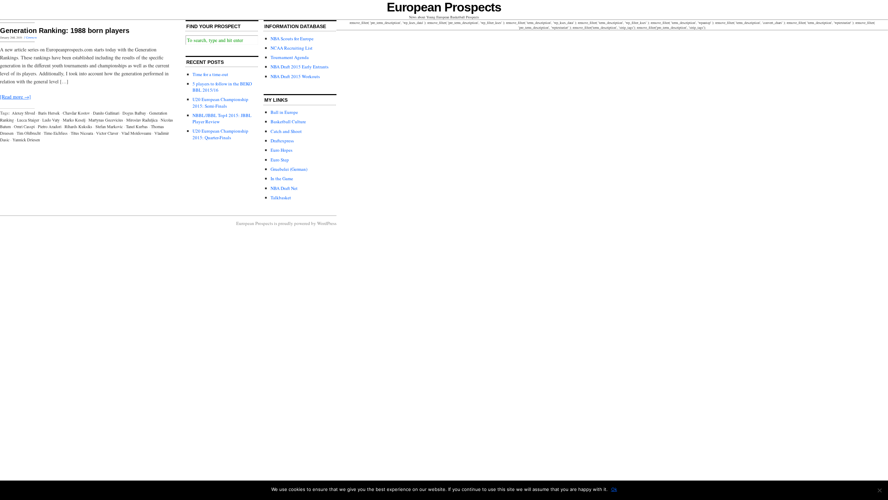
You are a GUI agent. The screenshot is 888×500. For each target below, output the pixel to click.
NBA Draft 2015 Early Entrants (299, 67)
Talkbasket (281, 197)
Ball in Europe (284, 112)
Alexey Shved (23, 113)
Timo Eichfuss (56, 133)
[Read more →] (15, 96)
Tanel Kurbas (137, 126)
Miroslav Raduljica (141, 120)
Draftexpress (282, 141)
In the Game (282, 178)
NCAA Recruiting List (292, 48)
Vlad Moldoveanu (136, 133)
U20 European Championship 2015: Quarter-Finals (220, 134)
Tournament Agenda (290, 57)
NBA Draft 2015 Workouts (295, 76)
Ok (614, 489)
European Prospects (444, 7)
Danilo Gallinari (106, 113)
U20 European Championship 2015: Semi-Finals (220, 102)
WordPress (326, 223)
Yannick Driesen (26, 139)
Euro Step (280, 160)
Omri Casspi (24, 126)
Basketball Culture (288, 121)
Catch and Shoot (286, 131)
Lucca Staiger (28, 120)
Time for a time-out (210, 74)
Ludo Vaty (51, 120)
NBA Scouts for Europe (292, 38)
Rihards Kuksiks (78, 126)
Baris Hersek (49, 113)
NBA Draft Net (284, 188)
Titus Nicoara (82, 133)
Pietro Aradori (49, 126)
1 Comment (30, 37)
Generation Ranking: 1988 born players (64, 30)
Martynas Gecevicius (105, 120)
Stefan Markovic (109, 126)
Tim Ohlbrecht (29, 133)
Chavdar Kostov (76, 113)
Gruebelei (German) (289, 169)
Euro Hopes (281, 150)
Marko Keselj (74, 120)
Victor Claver (107, 133)
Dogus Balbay (134, 113)
